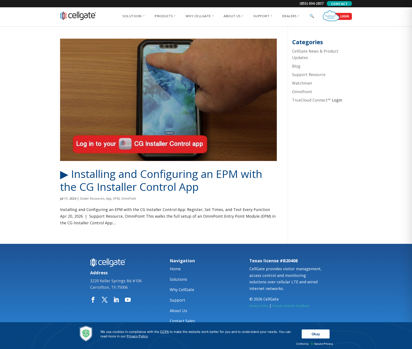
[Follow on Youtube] (130, 300)
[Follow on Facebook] (96, 300)
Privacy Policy (258, 306)
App (108, 198)
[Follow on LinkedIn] (119, 300)
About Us (232, 16)
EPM (116, 198)
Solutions (132, 16)
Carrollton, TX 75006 (109, 287)
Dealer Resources (92, 198)
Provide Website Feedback (291, 306)
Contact (339, 4)
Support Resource (309, 74)
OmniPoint (128, 198)
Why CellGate (198, 16)
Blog (296, 66)
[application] (206, 335)
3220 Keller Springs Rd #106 (116, 280)
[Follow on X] (107, 300)
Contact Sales (182, 320)
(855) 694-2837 (312, 3)
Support (261, 16)
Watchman (302, 83)
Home (175, 268)
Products (163, 16)
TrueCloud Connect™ (311, 100)
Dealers (289, 16)
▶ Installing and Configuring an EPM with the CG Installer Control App (161, 180)
